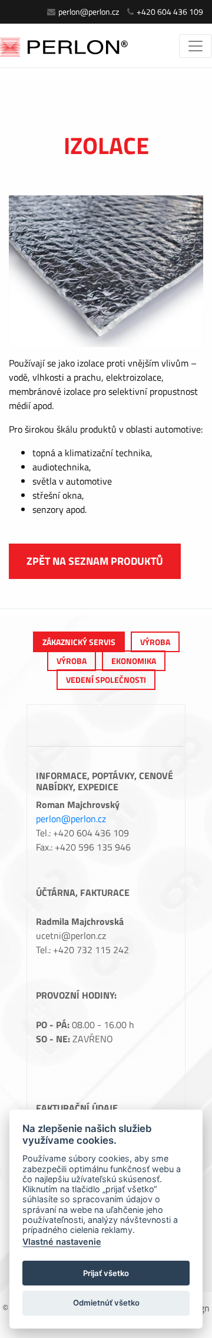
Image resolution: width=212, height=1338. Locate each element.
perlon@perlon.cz (88, 11)
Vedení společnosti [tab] (106, 679)
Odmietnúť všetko (106, 1302)
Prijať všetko (106, 1273)
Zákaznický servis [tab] (78, 642)
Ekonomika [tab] (133, 661)
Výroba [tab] (155, 642)
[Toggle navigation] (195, 46)
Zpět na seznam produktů (94, 561)
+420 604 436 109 (170, 11)
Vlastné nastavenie (61, 1241)
